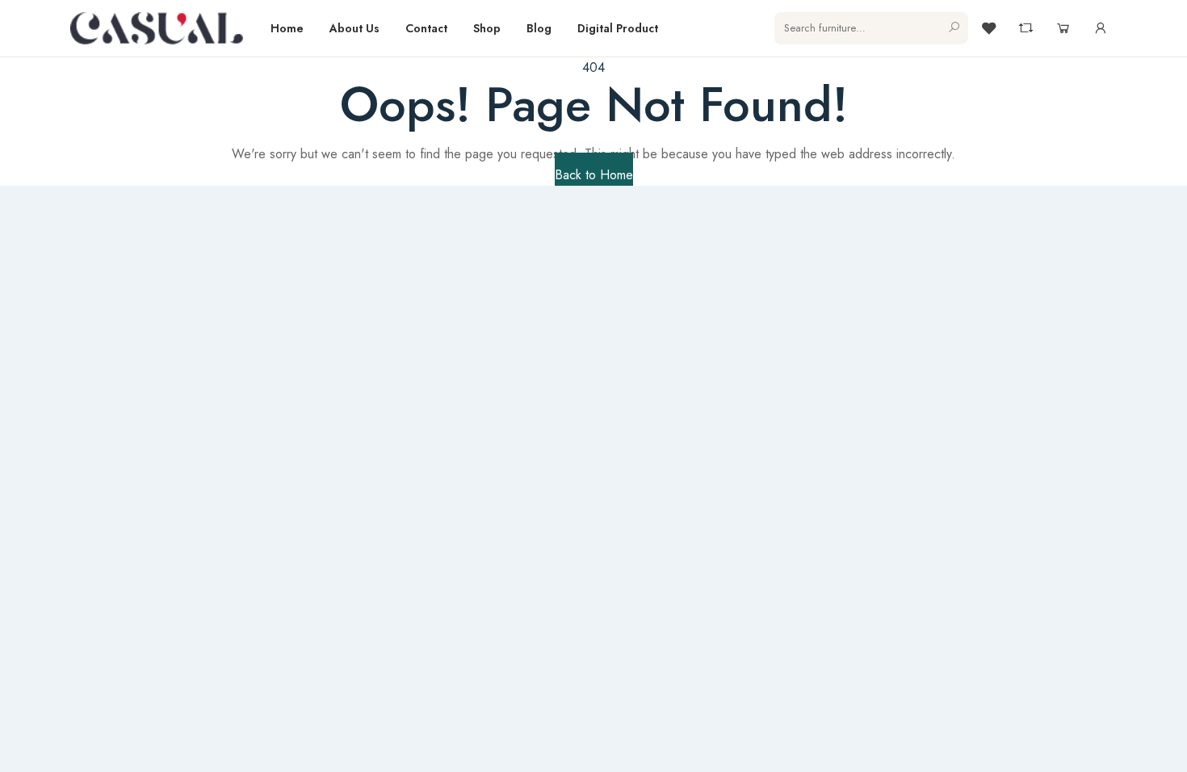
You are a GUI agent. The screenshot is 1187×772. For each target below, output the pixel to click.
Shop (487, 28)
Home (287, 28)
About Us (354, 28)
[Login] (1100, 28)
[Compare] (1026, 28)
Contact (426, 28)
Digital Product (617, 28)
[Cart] (1063, 28)
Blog (539, 28)
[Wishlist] (989, 28)
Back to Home (594, 175)
